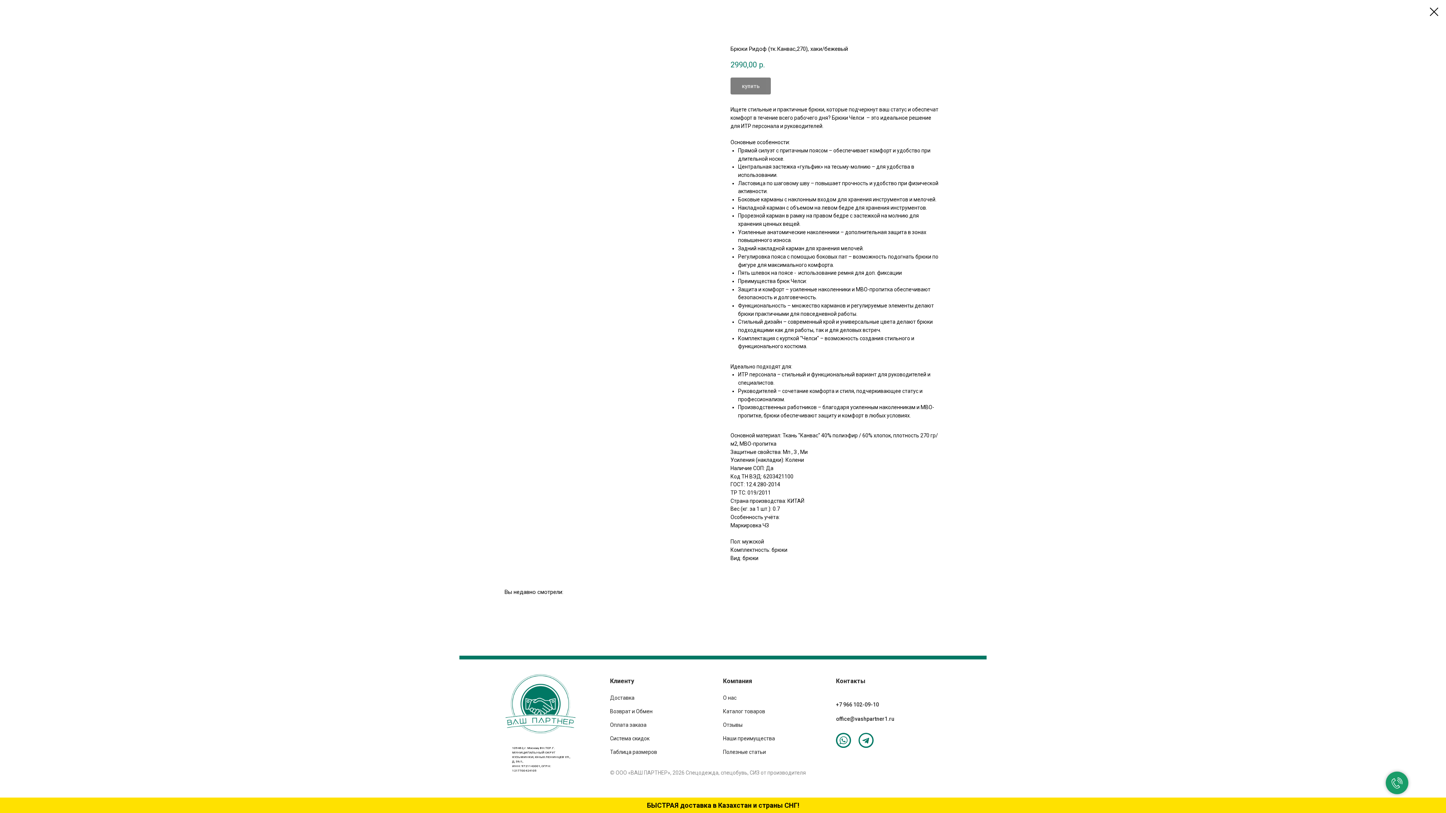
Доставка (622, 698)
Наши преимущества (749, 738)
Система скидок (630, 738)
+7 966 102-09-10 (857, 705)
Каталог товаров (744, 711)
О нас (730, 698)
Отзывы (733, 725)
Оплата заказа (628, 725)
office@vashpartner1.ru (865, 719)
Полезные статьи (744, 752)
